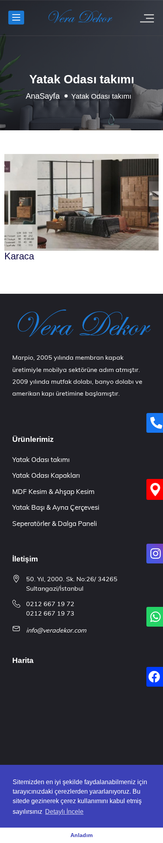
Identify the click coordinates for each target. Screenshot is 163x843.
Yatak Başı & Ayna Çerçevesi (55, 507)
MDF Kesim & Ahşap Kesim (53, 491)
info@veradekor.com (56, 630)
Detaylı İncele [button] (64, 811)
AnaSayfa (43, 96)
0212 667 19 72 (50, 604)
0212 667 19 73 (50, 613)
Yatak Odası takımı (41, 459)
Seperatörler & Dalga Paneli (54, 523)
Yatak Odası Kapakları (46, 475)
